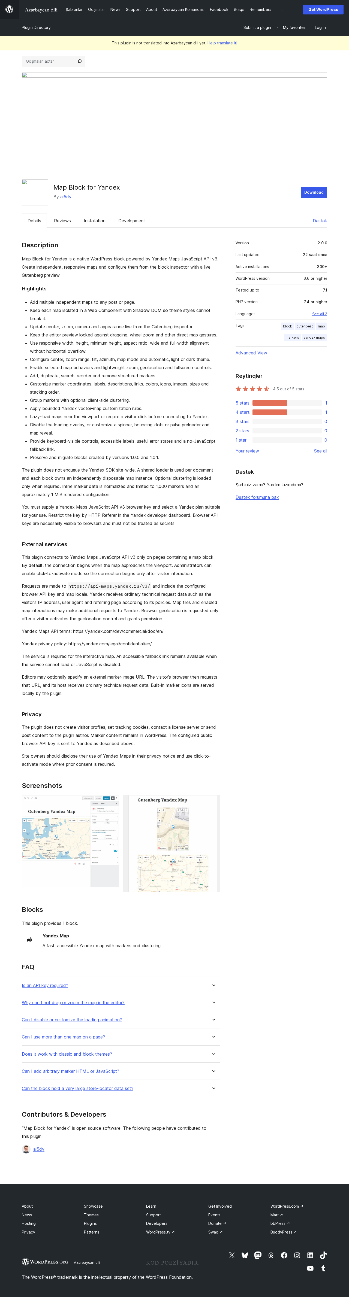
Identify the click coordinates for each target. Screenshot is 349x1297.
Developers (156, 1223)
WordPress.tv (160, 1232)
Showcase (93, 1206)
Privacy (28, 1232)
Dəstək (320, 220)
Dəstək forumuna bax (257, 497)
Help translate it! (222, 43)
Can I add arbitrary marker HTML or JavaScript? (70, 1071)
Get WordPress (323, 9)
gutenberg (305, 326)
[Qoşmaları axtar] (79, 61)
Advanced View (251, 353)
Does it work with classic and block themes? (67, 1054)
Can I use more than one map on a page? (63, 1037)
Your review (247, 451)
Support (153, 1215)
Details (34, 220)
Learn (151, 1206)
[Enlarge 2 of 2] (213, 802)
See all (320, 451)
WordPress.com (286, 1206)
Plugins (90, 1223)
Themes (91, 1215)
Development (131, 220)
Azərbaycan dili (87, 1262)
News (27, 1215)
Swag (215, 1232)
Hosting (29, 1223)
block (287, 326)
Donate (217, 1223)
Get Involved (220, 1206)
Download (314, 192)
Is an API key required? (45, 985)
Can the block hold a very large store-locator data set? (77, 1088)
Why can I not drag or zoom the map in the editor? (73, 1002)
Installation (95, 220)
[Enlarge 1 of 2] (111, 802)
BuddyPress (283, 1232)
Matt (276, 1215)
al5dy (65, 196)
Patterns (91, 1232)
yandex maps (314, 337)
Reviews (62, 220)
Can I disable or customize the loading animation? (72, 1019)
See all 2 (319, 314)
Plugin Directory (36, 27)
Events (214, 1215)
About (27, 1206)
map (321, 326)
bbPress (280, 1223)
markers (292, 337)
